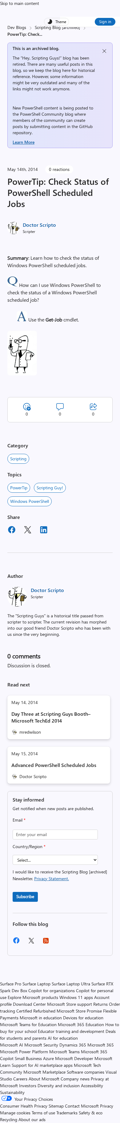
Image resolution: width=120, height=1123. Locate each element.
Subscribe (25, 896)
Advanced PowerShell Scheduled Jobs (53, 765)
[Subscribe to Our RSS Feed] (46, 943)
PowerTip (18, 488)
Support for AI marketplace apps (42, 1065)
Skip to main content (19, 3)
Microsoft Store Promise (79, 1011)
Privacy (106, 1106)
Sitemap (56, 1106)
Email (19, 820)
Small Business (28, 1058)
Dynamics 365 (72, 1045)
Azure (48, 1058)
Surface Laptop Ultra (71, 984)
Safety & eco (90, 1113)
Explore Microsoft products (33, 997)
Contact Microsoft (82, 1106)
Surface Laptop (36, 984)
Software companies (85, 1072)
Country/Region (29, 846)
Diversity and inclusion (59, 1085)
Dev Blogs (16, 27)
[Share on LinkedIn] (43, 530)
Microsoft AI (11, 1045)
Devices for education (83, 1018)
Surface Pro (10, 984)
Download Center (29, 1004)
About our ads (32, 1119)
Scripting (18, 459)
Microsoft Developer (74, 1058)
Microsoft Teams (64, 1052)
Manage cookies (15, 1113)
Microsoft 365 (100, 1045)
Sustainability (12, 1092)
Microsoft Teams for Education (28, 1024)
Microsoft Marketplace (44, 1072)
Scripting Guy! (50, 488)
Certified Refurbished (35, 1011)
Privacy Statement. (51, 878)
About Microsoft (44, 1079)
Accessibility (92, 1085)
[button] (12, 285)
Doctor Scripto (39, 225)
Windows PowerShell (29, 501)
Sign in (105, 21)
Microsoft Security (41, 1045)
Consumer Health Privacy (23, 1106)
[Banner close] (104, 51)
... (40, 34)
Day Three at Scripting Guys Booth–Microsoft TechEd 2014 (50, 717)
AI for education (63, 1038)
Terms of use (43, 1113)
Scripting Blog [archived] (57, 27)
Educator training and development (71, 1031)
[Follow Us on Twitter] (31, 943)
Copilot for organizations (51, 990)
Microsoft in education (41, 1018)
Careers (20, 1079)
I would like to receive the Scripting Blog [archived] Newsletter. (60, 875)
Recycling (8, 1119)
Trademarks (67, 1113)
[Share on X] (27, 530)
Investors (27, 1085)
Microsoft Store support (69, 1004)
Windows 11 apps (76, 997)
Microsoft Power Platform (24, 1052)
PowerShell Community (42, 114)
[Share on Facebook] (11, 530)
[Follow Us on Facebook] (16, 943)
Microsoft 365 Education (81, 1024)
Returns (100, 1004)
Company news (75, 1079)
